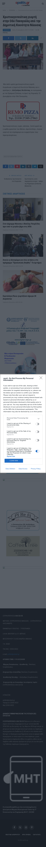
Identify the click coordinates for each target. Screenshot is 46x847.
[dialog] (23, 423)
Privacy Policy (36, 469)
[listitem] (23, 418)
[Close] (42, 378)
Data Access (23, 469)
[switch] (37, 424)
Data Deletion (10, 469)
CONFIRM (14, 460)
